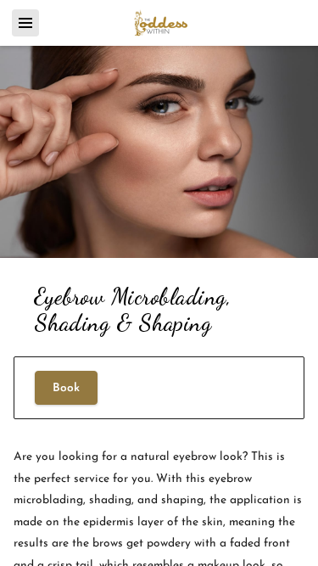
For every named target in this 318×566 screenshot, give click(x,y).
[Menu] (25, 22)
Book (66, 388)
